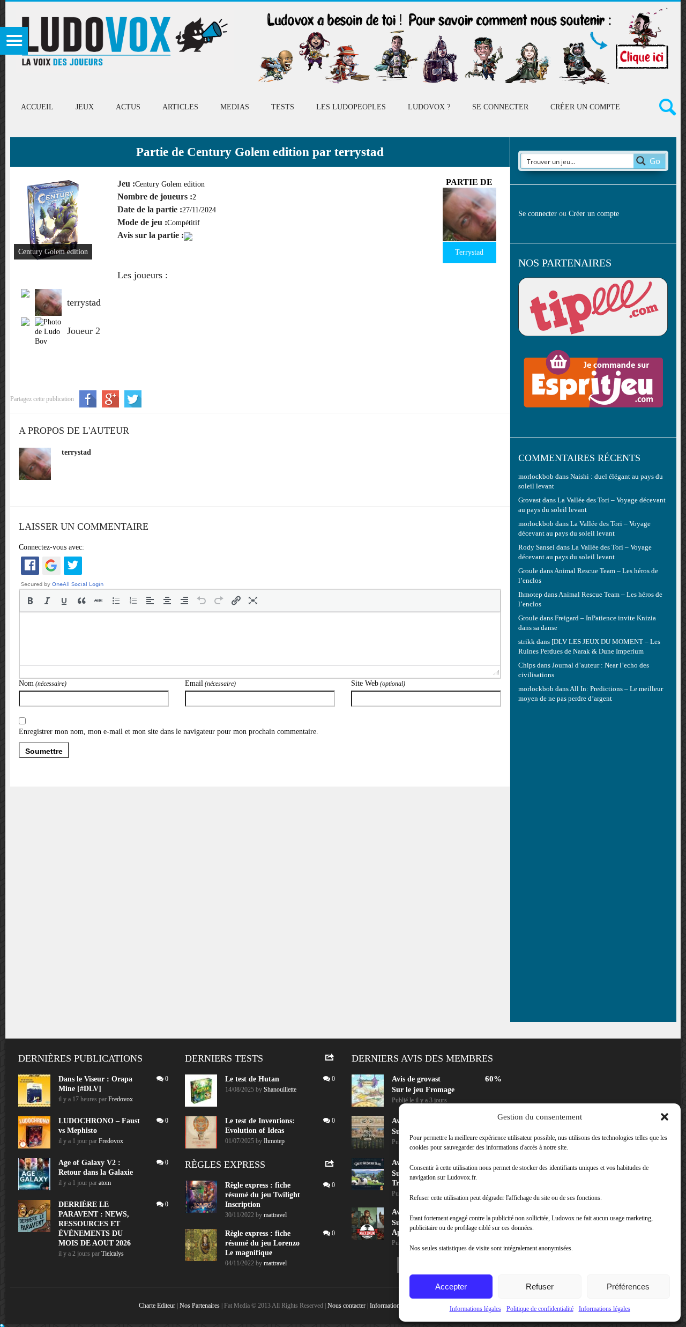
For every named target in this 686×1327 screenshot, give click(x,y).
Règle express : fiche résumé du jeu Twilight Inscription (262, 1195)
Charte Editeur (157, 1305)
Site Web (378, 683)
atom (105, 1183)
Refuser (540, 1286)
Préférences (628, 1286)
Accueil (37, 107)
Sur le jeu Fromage (423, 1090)
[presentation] (30, 600)
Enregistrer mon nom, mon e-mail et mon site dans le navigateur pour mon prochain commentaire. (168, 732)
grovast (429, 1079)
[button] (664, 1116)
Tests (282, 107)
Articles (180, 107)
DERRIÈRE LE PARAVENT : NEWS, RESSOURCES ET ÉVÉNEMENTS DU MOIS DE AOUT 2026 (94, 1223)
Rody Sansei (536, 547)
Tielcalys (112, 1253)
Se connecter (500, 107)
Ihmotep (530, 594)
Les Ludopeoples (351, 107)
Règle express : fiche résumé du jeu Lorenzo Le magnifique (262, 1243)
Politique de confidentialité (539, 1309)
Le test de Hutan (252, 1079)
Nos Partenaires (200, 1305)
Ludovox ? (429, 107)
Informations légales (475, 1309)
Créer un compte (585, 107)
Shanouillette (280, 1089)
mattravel (275, 1215)
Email (210, 683)
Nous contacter (346, 1305)
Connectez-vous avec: (51, 547)
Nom (42, 683)
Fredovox (120, 1099)
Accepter (451, 1286)
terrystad (76, 452)
